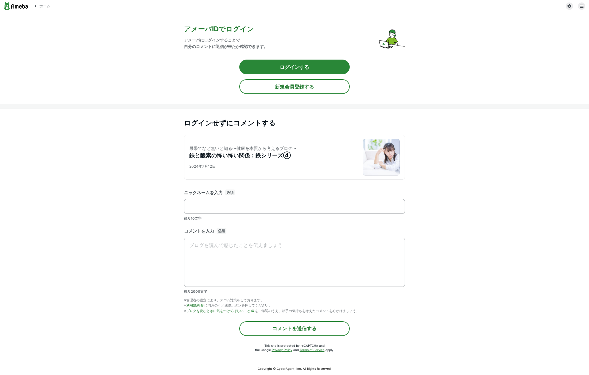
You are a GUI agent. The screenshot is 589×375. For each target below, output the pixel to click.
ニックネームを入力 (203, 192)
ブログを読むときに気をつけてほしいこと (218, 311)
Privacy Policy (282, 350)
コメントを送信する (294, 328)
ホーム (44, 6)
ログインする (294, 67)
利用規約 (193, 305)
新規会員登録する (294, 87)
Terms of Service (312, 350)
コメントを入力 (199, 230)
